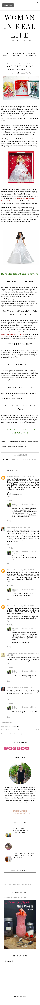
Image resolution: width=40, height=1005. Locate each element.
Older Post (35, 730)
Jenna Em (10, 688)
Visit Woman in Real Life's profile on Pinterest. (18, 884)
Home (6, 53)
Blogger (23, 996)
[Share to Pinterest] (26, 455)
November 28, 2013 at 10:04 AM (24, 570)
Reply (8, 496)
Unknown (10, 476)
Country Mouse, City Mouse (16, 653)
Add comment (7, 722)
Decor (6, 56)
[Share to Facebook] (24, 455)
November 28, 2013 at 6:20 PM (24, 688)
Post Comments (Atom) (17, 734)
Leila (8, 527)
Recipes (31, 53)
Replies (11, 500)
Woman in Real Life (20, 26)
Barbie (13, 459)
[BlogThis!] (20, 455)
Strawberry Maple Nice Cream (15, 897)
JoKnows (15, 504)
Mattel (20, 459)
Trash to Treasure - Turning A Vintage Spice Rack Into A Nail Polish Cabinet (23, 855)
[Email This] (18, 455)
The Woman (18, 53)
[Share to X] (22, 455)
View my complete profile (20, 802)
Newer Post (5, 730)
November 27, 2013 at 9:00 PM (24, 476)
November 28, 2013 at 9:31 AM (21, 527)
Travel (16, 56)
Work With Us (29, 56)
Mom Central (31, 459)
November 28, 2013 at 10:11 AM (24, 606)
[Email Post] (15, 455)
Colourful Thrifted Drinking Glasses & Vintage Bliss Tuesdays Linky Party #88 (23, 830)
